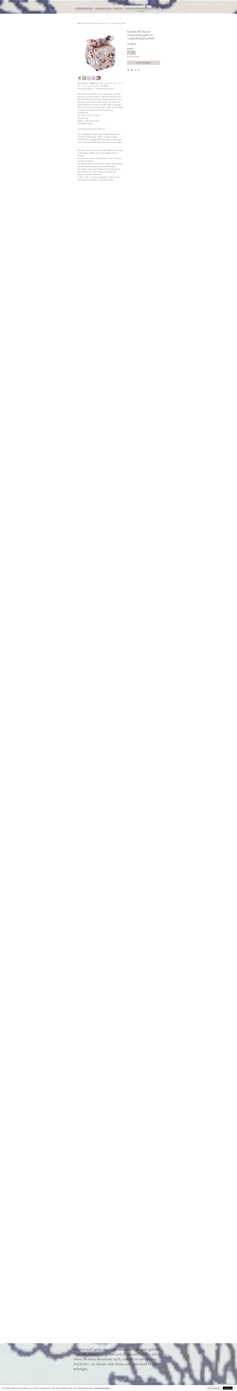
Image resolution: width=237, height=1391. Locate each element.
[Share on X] (139, 70)
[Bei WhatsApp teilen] (135, 70)
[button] (159, 8)
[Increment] (133, 53)
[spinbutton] (131, 53)
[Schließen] (235, 1388)
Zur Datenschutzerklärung (102, 1388)
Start (78, 23)
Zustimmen (227, 1388)
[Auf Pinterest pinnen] (132, 70)
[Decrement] (128, 53)
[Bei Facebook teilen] (128, 70)
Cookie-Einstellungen (214, 1388)
